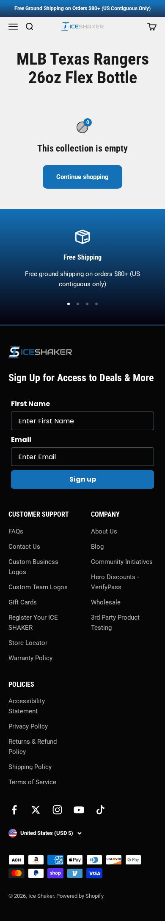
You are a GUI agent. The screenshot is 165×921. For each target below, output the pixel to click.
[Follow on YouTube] (79, 809)
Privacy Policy (28, 726)
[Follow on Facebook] (14, 809)
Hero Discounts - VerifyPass (115, 582)
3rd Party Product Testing (115, 622)
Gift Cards (22, 602)
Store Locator (27, 643)
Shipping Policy (30, 767)
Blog (97, 546)
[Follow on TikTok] (100, 809)
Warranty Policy (30, 658)
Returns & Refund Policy (32, 747)
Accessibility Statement (26, 706)
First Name (30, 404)
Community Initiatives (122, 562)
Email (21, 439)
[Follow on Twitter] (35, 809)
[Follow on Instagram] (57, 809)
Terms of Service (32, 782)
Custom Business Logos (33, 567)
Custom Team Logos (38, 587)
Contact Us (24, 546)
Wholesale (106, 602)
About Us (104, 531)
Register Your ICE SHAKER (33, 622)
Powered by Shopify (80, 896)
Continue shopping (82, 177)
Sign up (82, 479)
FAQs (15, 531)
